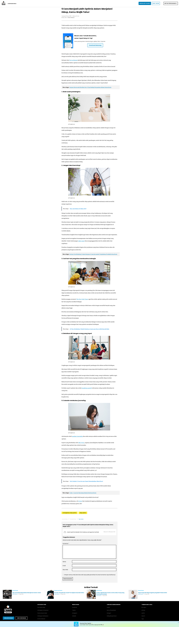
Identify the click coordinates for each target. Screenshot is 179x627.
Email (64, 565)
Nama (64, 561)
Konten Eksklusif (41, 619)
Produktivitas (73, 519)
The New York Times (82, 299)
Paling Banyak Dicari (111, 616)
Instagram (74, 613)
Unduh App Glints (144, 3)
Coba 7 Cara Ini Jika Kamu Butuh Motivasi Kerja (83, 493)
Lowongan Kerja (12, 3)
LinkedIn (74, 616)
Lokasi (108, 607)
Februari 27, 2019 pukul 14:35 (109, 531)
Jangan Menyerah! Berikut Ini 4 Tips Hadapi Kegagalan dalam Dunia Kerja (90, 87)
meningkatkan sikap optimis (69, 512)
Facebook (74, 607)
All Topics (144, 607)
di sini (80, 501)
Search (143, 616)
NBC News (81, 442)
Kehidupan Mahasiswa (42, 616)
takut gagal (81, 241)
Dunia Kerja (65, 519)
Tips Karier (81, 519)
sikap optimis (83, 512)
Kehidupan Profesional (42, 610)
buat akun (156, 3)
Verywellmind (73, 60)
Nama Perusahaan (111, 610)
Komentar (66, 543)
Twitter (74, 610)
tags (143, 619)
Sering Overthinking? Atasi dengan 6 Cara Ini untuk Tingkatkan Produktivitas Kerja (93, 254)
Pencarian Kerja (41, 607)
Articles (143, 610)
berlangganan (8, 618)
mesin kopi (70, 532)
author (143, 613)
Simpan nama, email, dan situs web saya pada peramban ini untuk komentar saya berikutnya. (90, 575)
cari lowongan (21, 618)
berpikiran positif (87, 388)
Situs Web (65, 569)
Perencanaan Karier (42, 613)
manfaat (77, 436)
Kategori (109, 613)
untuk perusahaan (170, 3)
